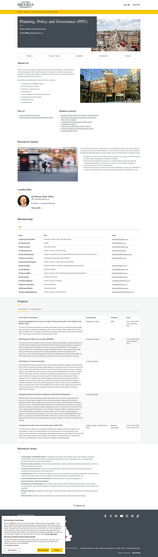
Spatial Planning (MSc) (68, 124)
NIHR (112, 339)
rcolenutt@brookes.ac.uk (120, 247)
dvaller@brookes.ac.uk (35, 33)
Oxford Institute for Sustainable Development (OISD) (36, 117)
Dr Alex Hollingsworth (26, 254)
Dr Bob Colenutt (24, 247)
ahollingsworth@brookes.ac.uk (122, 254)
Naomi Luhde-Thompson (27, 262)
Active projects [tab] (23, 309)
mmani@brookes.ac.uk (119, 265)
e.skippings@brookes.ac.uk (121, 280)
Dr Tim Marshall (24, 269)
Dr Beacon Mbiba (25, 273)
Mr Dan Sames (24, 277)
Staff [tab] (19, 227)
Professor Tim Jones (26, 258)
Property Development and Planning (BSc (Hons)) (77, 128)
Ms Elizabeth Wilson (26, 288)
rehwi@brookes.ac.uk (119, 250)
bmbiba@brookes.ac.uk (119, 273)
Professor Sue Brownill (27, 239)
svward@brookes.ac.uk (119, 284)
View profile (37, 208)
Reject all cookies (43, 550)
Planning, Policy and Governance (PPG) (45, 12)
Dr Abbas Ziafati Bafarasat (28, 292)
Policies (118, 548)
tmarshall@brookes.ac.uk (120, 269)
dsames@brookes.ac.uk (120, 277)
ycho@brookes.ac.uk (119, 243)
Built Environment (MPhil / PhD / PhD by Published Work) (79, 115)
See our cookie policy (51, 534)
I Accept (56, 550)
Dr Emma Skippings (25, 280)
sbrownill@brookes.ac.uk (120, 239)
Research (26, 12)
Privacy (123, 548)
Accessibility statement (86, 548)
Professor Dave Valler (39, 29)
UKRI (112, 321)
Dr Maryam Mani (24, 265)
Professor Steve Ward (26, 284)
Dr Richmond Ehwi (25, 250)
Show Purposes (12, 550)
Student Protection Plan (133, 548)
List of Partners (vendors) (11, 545)
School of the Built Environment (29, 115)
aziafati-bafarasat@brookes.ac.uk (123, 292)
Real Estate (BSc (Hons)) (69, 131)
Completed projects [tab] (35, 309)
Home (19, 12)
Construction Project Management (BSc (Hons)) (76, 122)
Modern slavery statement (107, 548)
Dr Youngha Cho (24, 243)
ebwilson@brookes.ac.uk (120, 288)
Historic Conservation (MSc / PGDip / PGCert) (76, 126)
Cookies (96, 548)
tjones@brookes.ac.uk (119, 258)
